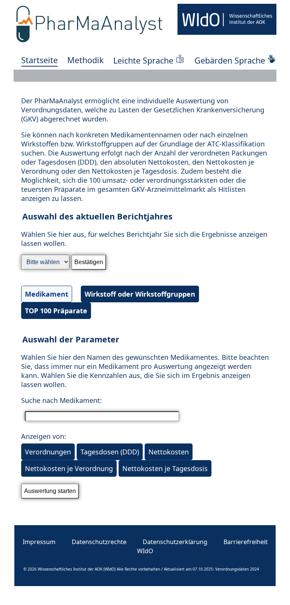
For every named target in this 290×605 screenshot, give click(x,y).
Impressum (39, 542)
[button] (145, 267)
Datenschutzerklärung (175, 542)
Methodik (85, 59)
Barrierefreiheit (246, 542)
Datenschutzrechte (99, 542)
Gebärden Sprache (229, 60)
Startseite (39, 59)
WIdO (145, 551)
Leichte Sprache (143, 60)
